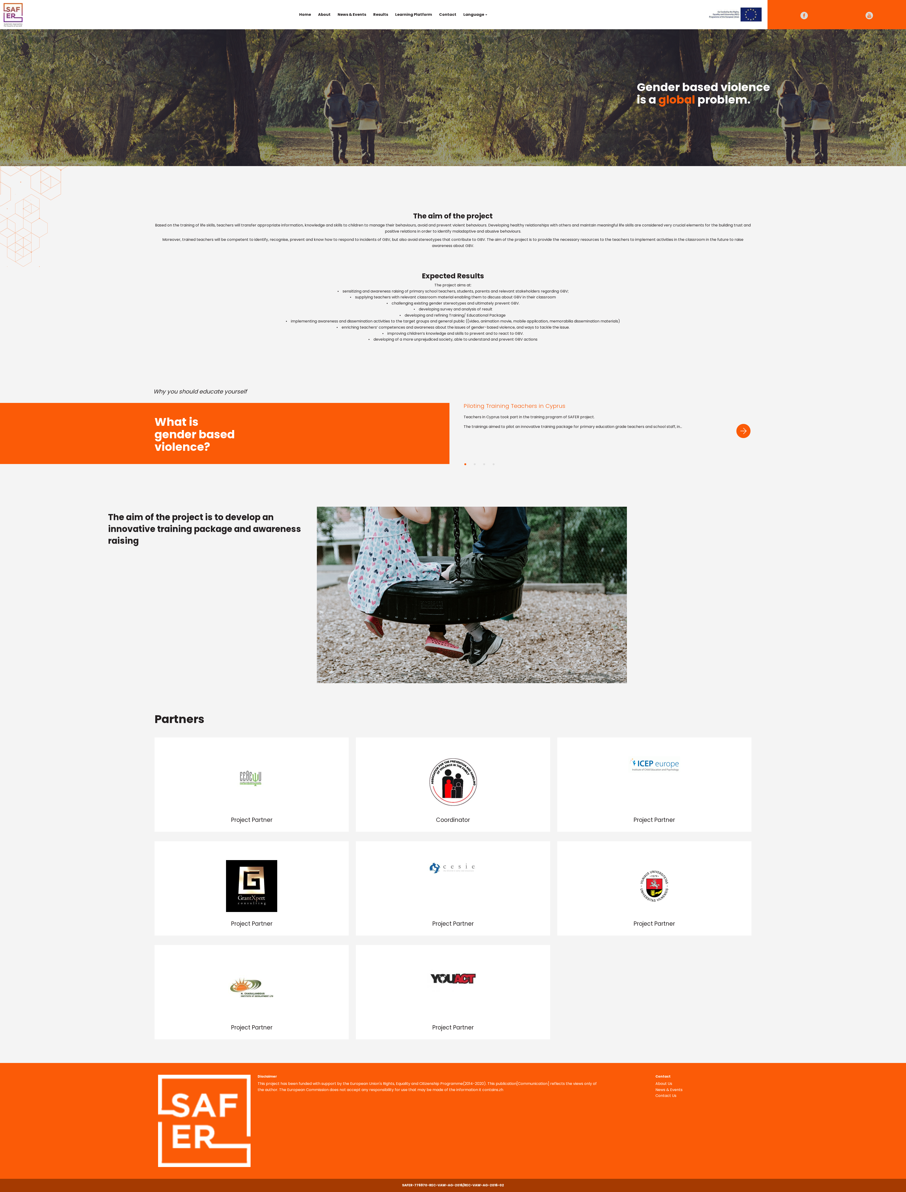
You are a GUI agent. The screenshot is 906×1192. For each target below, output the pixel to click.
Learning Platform (413, 14)
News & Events (352, 14)
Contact (447, 14)
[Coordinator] (453, 772)
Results (380, 14)
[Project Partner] (251, 766)
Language (474, 14)
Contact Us (665, 1095)
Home (305, 14)
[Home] (15, 14)
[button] (743, 431)
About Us (663, 1083)
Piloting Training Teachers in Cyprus (514, 406)
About (324, 14)
